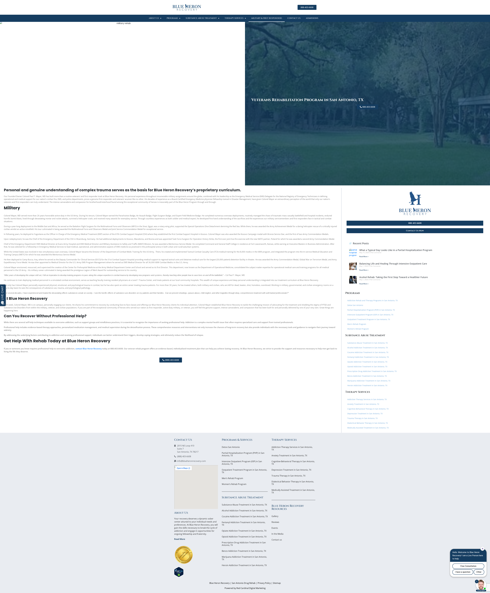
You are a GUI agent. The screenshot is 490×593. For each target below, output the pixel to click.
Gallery (275, 516)
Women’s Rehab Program (358, 329)
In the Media (277, 533)
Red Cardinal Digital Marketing (251, 588)
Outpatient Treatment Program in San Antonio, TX (368, 319)
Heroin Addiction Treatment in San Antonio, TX (367, 385)
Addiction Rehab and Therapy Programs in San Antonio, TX (372, 300)
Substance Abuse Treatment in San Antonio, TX (367, 343)
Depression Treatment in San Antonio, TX (365, 413)
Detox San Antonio (355, 305)
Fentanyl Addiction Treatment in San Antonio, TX (368, 357)
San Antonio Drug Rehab (243, 583)
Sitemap (277, 583)
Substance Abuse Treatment (201, 18)
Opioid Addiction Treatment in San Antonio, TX (367, 366)
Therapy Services (234, 18)
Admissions (312, 18)
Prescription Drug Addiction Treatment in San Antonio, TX (372, 371)
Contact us (294, 18)
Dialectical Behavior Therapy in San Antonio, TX (367, 423)
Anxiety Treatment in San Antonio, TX (363, 404)
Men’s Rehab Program (356, 324)
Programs (172, 18)
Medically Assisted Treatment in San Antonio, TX (368, 428)
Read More (179, 539)
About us (154, 18)
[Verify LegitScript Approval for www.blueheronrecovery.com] (178, 571)
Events (275, 528)
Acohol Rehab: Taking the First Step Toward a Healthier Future (393, 277)
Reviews (275, 522)
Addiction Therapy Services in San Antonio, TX (367, 399)
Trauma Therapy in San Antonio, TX (362, 418)
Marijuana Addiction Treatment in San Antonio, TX (368, 380)
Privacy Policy (264, 583)
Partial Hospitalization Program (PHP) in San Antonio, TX (371, 310)
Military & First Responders (266, 18)
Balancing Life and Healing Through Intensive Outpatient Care (393, 263)
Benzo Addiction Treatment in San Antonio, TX (367, 376)
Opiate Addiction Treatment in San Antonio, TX (367, 362)
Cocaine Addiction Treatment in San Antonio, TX (367, 352)
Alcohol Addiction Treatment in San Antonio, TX (367, 347)
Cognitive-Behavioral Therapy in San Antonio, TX (368, 409)
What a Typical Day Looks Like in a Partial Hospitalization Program (395, 250)
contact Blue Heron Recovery (88, 348)
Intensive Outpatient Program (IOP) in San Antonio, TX (370, 314)
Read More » (363, 256)
